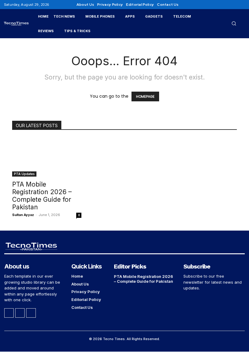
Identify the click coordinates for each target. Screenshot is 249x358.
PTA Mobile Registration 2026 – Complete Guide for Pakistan (42, 196)
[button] (233, 23)
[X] (241, 4)
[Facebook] (226, 4)
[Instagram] (233, 4)
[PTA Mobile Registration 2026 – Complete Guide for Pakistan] (46, 157)
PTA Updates (24, 174)
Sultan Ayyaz (23, 215)
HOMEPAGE (145, 96)
